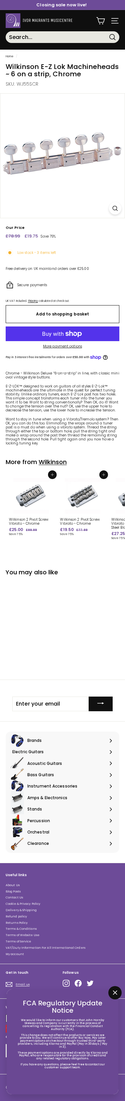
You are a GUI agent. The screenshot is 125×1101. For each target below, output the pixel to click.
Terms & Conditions (21, 929)
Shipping (33, 301)
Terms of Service (18, 941)
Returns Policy (17, 923)
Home (9, 56)
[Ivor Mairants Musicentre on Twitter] (90, 983)
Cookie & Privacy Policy (23, 904)
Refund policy (16, 916)
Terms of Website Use (22, 935)
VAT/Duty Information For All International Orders (45, 948)
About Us (13, 885)
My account (15, 954)
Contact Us (14, 897)
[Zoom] (115, 208)
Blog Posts (13, 891)
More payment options (62, 346)
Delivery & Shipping (21, 910)
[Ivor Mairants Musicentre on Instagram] (66, 983)
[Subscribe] (101, 704)
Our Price (15, 228)
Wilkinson (53, 462)
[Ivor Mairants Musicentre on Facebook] (78, 983)
